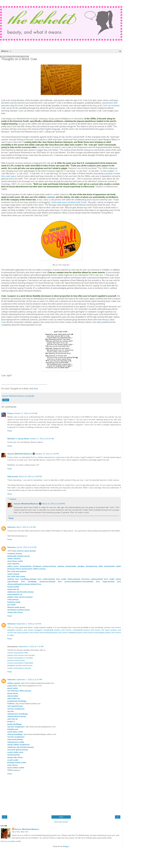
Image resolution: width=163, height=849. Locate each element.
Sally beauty (12, 476)
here (36, 389)
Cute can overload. (111, 105)
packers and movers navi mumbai (21, 655)
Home (61, 817)
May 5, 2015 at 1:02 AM (26, 527)
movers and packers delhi (17, 653)
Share (6, 400)
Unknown (11, 527)
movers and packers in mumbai (20, 658)
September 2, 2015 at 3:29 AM (28, 624)
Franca (10, 413)
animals (51, 197)
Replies (13, 499)
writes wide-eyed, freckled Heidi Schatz (69, 202)
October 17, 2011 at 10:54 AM (42, 439)
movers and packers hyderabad (20, 663)
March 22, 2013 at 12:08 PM (53, 504)
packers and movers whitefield (64, 632)
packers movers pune (16, 660)
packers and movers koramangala (90, 632)
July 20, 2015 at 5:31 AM (26, 547)
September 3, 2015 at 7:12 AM (31, 646)
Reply (9, 431)
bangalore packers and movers (19, 665)
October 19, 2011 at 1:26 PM (47, 454)
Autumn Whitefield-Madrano (19, 454)
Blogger (66, 846)
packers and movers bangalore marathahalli (34, 630)
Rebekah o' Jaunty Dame (18, 439)
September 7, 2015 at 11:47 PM (29, 679)
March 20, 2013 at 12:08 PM (30, 476)
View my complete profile (11, 841)
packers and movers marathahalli (68, 630)
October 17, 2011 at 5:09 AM (25, 413)
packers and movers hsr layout (96, 630)
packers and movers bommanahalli (37, 632)
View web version (61, 822)
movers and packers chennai (19, 668)
